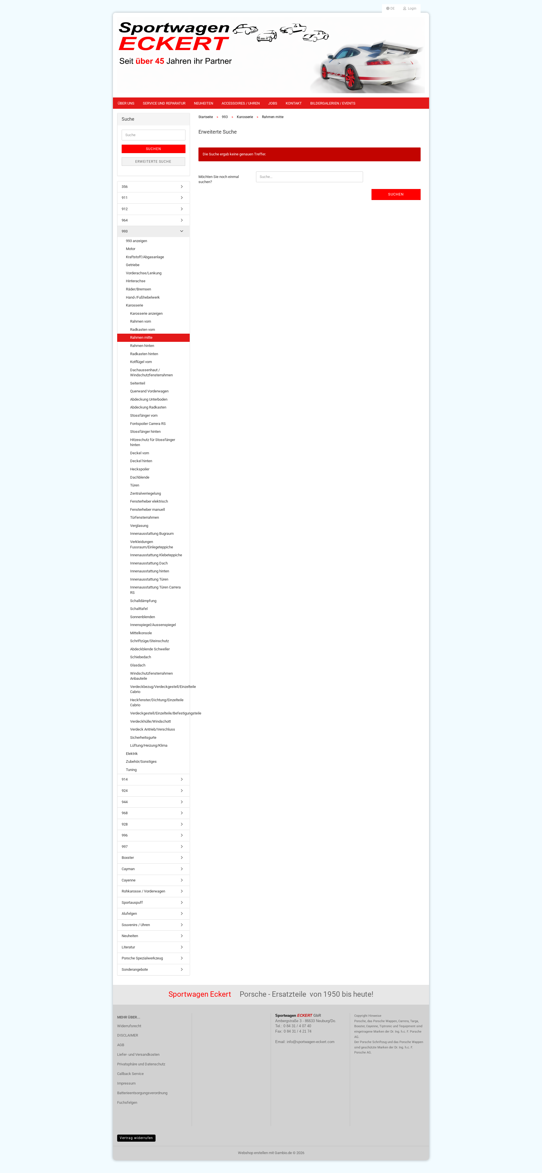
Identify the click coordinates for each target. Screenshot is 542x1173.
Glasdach (137, 665)
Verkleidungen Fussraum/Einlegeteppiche (151, 544)
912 (125, 209)
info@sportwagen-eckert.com (311, 1042)
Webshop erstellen (253, 1153)
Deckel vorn (139, 453)
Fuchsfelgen (127, 1102)
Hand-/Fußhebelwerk (143, 297)
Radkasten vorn (142, 329)
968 (125, 813)
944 (125, 802)
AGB (120, 1045)
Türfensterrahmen (144, 517)
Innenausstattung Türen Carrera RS (155, 590)
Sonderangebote (135, 969)
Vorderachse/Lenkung (143, 273)
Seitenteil (137, 383)
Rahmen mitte (141, 337)
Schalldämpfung (143, 601)
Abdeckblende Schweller (150, 649)
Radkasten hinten (144, 354)
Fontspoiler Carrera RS (148, 424)
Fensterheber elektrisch (149, 501)
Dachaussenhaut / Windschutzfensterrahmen (151, 372)
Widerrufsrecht (129, 1026)
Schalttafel (139, 609)
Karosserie (134, 305)
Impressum (126, 1083)
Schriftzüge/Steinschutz (149, 641)
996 (125, 835)
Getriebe (132, 265)
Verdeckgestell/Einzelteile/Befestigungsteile (159, 713)
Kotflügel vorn (141, 362)
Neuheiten (203, 103)
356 (125, 186)
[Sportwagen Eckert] (271, 55)
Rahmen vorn (140, 321)
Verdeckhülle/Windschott (150, 721)
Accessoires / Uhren (241, 103)
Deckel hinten (141, 461)
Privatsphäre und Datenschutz (141, 1064)
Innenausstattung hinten (149, 571)
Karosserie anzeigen (146, 313)
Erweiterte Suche (153, 162)
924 (125, 790)
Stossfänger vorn (144, 415)
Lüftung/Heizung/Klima (148, 745)
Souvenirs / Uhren (136, 925)
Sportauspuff (132, 902)
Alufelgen (129, 913)
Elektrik (132, 753)
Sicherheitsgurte (143, 737)
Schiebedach (140, 657)
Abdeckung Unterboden (148, 399)
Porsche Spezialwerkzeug (142, 958)
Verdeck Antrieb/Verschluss (152, 729)
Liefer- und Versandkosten (138, 1054)
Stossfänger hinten (145, 431)
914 (125, 779)
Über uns (126, 103)
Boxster (128, 857)
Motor (130, 249)
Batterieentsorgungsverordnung (142, 1093)
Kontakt (294, 103)
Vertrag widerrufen (136, 1138)
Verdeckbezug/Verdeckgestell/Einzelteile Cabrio (159, 689)
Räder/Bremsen (138, 289)
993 (125, 231)
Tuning (131, 770)
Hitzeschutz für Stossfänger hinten (152, 442)
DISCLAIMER (127, 1035)
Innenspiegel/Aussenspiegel (153, 625)
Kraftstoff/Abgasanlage (145, 257)
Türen (134, 485)
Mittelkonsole (141, 633)
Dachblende (139, 477)
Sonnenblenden (142, 617)
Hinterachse (135, 281)
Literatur (128, 947)
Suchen (396, 194)
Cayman (128, 869)
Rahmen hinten (142, 346)
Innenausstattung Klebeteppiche (156, 555)
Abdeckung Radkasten (148, 407)
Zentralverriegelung (145, 493)
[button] (390, 8)
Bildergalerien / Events (332, 103)
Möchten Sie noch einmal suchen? (218, 179)
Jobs (272, 103)
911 (125, 198)
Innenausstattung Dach (149, 563)
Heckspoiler (139, 469)
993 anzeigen (136, 241)
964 (125, 220)
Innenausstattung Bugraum (152, 533)
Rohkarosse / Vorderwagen (143, 891)
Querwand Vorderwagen (149, 391)
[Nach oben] (526, 1164)
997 (125, 846)
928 (125, 824)
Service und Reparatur (164, 103)
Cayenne (129, 880)
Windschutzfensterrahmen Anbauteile (151, 676)
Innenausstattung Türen (149, 579)
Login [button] (411, 8)
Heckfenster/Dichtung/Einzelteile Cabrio (156, 702)
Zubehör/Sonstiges (141, 761)
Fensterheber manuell (147, 509)
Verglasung (139, 525)
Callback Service (130, 1074)
